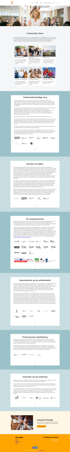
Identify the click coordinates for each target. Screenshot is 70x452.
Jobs (57, 2)
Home (33, 2)
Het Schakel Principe (47, 2)
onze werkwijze (41, 426)
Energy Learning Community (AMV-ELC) (22, 237)
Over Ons (36, 2)
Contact (53, 2)
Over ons (16, 439)
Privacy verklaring (41, 450)
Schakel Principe (18, 441)
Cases (41, 2)
